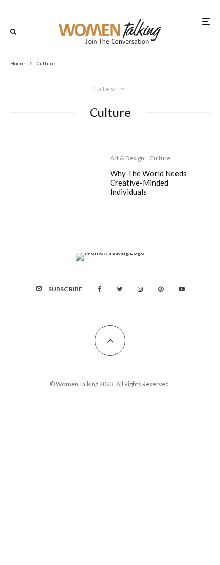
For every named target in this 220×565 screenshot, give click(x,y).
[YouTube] (181, 289)
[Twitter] (119, 289)
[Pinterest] (160, 289)
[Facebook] (99, 289)
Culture (159, 158)
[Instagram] (140, 289)
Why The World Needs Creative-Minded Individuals (148, 182)
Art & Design (127, 158)
